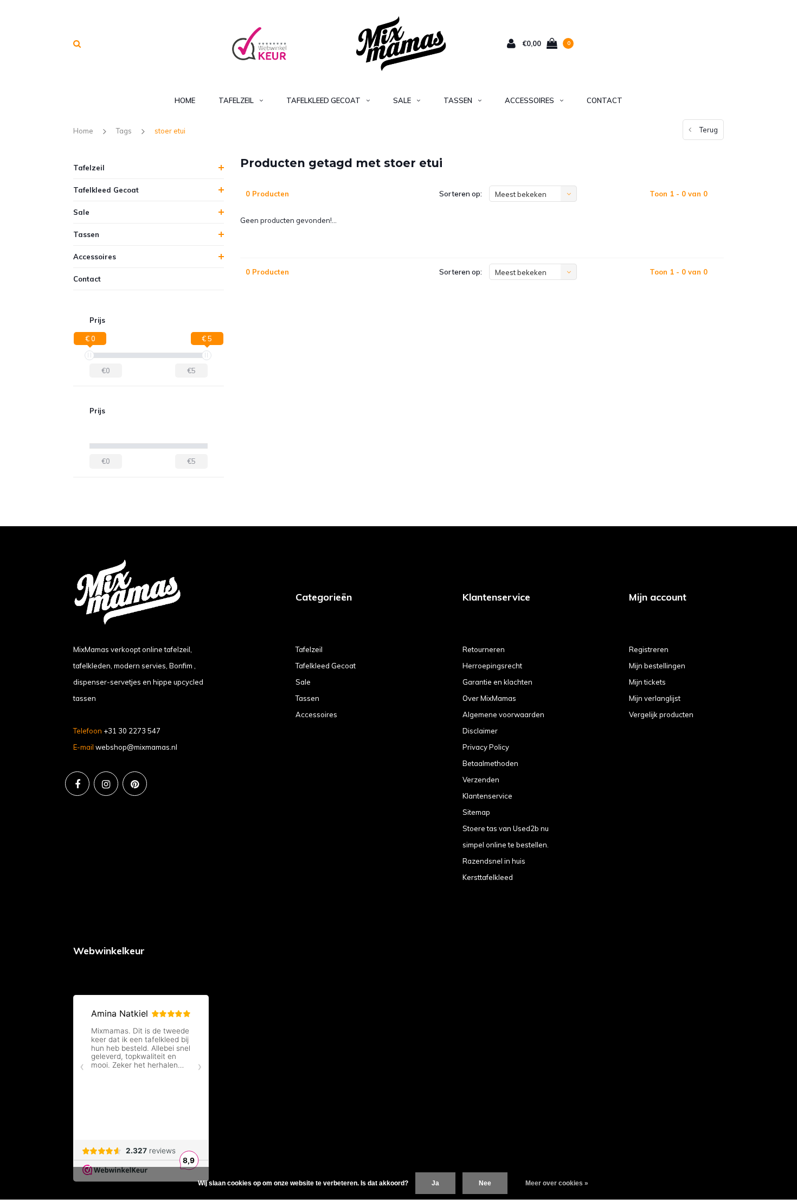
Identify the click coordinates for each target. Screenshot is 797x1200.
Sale (402, 100)
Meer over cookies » (556, 1183)
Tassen (458, 100)
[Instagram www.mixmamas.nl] (106, 783)
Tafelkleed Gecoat (323, 100)
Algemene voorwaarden (503, 714)
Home (185, 100)
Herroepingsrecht (492, 665)
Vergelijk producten (661, 714)
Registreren (649, 649)
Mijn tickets (647, 682)
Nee (485, 1183)
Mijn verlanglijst (654, 698)
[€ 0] (89, 355)
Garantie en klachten (497, 682)
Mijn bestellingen (657, 665)
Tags (124, 130)
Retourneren (483, 649)
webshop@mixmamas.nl (136, 747)
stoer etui (170, 130)
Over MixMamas (489, 698)
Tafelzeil (236, 100)
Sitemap (476, 812)
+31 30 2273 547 (132, 730)
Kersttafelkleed (487, 877)
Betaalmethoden (490, 763)
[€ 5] (206, 355)
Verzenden (480, 779)
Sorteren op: (460, 193)
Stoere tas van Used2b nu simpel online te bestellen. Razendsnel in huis (505, 844)
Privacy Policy (485, 747)
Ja (435, 1183)
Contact (604, 100)
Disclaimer (480, 730)
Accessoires (529, 100)
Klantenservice (487, 796)
